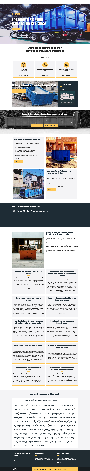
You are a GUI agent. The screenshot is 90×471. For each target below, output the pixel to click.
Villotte (42, 444)
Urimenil (71, 441)
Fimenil (57, 414)
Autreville (15, 404)
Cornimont (20, 410)
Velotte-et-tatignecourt (68, 442)
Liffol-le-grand (16, 426)
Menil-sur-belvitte (48, 428)
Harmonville (25, 420)
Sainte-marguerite (66, 438)
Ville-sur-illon (35, 444)
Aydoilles (29, 404)
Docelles (24, 412)
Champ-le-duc (61, 406)
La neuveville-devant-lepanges (37, 422)
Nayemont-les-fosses (70, 429)
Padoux (62, 430)
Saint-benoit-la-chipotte (63, 436)
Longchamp (26, 426)
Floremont (62, 414)
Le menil (66, 424)
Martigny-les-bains (64, 426)
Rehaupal (28, 434)
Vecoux (61, 442)
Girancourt (25, 417)
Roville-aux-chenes (37, 436)
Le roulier (71, 424)
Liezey (74, 425)
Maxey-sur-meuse (17, 428)
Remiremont (37, 434)
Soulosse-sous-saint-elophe (22, 441)
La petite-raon (70, 422)
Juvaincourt (39, 421)
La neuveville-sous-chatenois (49, 422)
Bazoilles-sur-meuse (22, 405)
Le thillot (23, 425)
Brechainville (16, 406)
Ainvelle (15, 402)
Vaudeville (52, 442)
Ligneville (22, 426)
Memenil (30, 428)
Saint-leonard (43, 437)
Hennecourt (42, 420)
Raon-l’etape (63, 433)
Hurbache (71, 420)
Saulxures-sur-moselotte (46, 440)
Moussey (52, 429)
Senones (64, 440)
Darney (53, 410)
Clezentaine (47, 409)
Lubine (30, 426)
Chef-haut (15, 409)
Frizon (60, 416)
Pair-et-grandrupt (68, 430)
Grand (73, 417)
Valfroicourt (27, 442)
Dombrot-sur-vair (41, 412)
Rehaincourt (23, 434)
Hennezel (47, 420)
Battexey (69, 404)
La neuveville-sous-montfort (61, 422)
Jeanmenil (26, 421)
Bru (25, 406)
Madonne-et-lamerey (40, 426)
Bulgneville (33, 406)
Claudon (33, 409)
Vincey (49, 444)
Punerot (28, 433)
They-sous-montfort (52, 441)
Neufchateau (16, 430)
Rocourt (61, 434)
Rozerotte (44, 436)
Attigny (61, 402)
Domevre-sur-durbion (57, 412)
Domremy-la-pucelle (56, 413)
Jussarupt (34, 421)
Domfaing (64, 412)
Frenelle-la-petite (43, 416)
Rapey (74, 433)
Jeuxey (30, 421)
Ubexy (68, 441)
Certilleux (51, 406)
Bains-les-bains (34, 404)
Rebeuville (18, 434)
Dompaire (40, 413)
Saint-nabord (20, 438)
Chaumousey (67, 408)
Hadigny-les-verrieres (61, 418)
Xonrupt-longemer (44, 445)
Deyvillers (74, 410)
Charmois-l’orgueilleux (33, 408)
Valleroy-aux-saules (34, 442)
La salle (74, 422)
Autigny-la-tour (71, 402)
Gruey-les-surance (40, 418)
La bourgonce (48, 421)
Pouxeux (67, 432)
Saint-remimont (42, 438)
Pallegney (74, 430)
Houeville (62, 420)
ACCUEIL (54, 2)
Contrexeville (70, 409)
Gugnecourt (46, 418)
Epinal (17, 414)
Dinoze (20, 412)
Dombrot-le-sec (34, 412)
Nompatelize (33, 430)
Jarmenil (22, 421)
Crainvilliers (28, 410)
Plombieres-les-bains (41, 432)
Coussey (24, 410)
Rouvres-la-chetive (29, 436)
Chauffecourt (62, 408)
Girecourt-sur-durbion (40, 417)
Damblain (49, 410)
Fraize (23, 416)
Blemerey (62, 405)
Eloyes (70, 413)
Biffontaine (57, 405)
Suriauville (31, 441)
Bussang (39, 406)
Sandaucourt (16, 440)
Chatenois (48, 408)
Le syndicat (19, 425)
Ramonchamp (51, 433)
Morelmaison (39, 429)
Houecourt (57, 420)
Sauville (53, 440)
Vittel (52, 444)
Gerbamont (15, 417)
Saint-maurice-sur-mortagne (52, 437)
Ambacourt (24, 402)
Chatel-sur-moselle (42, 408)
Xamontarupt (34, 445)
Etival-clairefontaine (33, 414)
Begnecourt (29, 405)
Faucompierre (47, 414)
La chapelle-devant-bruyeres (70, 421)
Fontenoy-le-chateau (17, 416)
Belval (47, 405)
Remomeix (42, 434)
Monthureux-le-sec (23, 429)
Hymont (74, 420)
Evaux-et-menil (40, 414)
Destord (65, 410)
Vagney (23, 442)
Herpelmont (52, 420)
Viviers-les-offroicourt (64, 444)
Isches (18, 421)
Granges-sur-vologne (23, 418)
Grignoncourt (33, 418)
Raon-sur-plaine (69, 433)
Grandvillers (15, 418)
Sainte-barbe (53, 438)
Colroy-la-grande (58, 409)
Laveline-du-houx (52, 424)
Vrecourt (19, 445)
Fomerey (66, 414)
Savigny (56, 440)
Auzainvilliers (23, 404)
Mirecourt (59, 428)
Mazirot (26, 428)
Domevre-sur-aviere (49, 412)
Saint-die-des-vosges (72, 436)
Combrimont (64, 409)
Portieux (59, 432)
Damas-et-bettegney (43, 410)
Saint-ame (55, 436)
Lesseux (70, 425)
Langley (28, 424)
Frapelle (26, 416)
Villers (39, 444)
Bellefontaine (34, 405)
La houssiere (28, 422)
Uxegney (15, 442)
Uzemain (19, 442)
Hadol (67, 418)
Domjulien (69, 412)
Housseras (66, 420)
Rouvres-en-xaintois (21, 436)
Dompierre (45, 413)
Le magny (63, 424)
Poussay (63, 432)
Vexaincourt (19, 444)
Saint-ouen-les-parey (27, 438)
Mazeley (23, 428)
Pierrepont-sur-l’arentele (27, 432)
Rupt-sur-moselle (49, 436)
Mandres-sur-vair (51, 426)
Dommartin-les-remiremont (22, 413)
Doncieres (62, 413)
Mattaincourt (71, 426)
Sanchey (71, 438)
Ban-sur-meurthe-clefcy (54, 404)
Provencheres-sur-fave (21, 433)
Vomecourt (72, 444)
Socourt (15, 441)
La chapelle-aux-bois (60, 421)
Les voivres (66, 425)
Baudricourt (73, 404)
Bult (36, 406)
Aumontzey (65, 402)
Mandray (46, 426)
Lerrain (51, 425)
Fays (51, 414)
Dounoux (66, 413)
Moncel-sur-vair (65, 428)
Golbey (66, 417)
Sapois (20, 440)
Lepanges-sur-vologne (44, 425)
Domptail (49, 413)
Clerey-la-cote (38, 409)
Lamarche (20, 424)
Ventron (15, 444)
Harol (29, 420)
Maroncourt (58, 426)
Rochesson (57, 434)
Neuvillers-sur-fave (23, 430)
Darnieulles (57, 410)
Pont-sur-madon (54, 432)
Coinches (52, 409)
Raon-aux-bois (57, 433)
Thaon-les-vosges (44, 441)
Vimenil (46, 444)
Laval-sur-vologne (34, 424)
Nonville (38, 430)
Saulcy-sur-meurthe (26, 440)
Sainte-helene (59, 438)
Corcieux (15, 410)
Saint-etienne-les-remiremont (20, 437)
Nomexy (29, 430)
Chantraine (71, 406)
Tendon (38, 441)
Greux (29, 418)
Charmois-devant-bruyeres (23, 408)
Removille (52, 434)
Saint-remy (48, 438)
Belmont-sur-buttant (42, 405)
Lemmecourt (37, 425)
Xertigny (39, 445)
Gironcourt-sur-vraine (60, 417)
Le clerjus (58, 424)
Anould (33, 402)
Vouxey (15, 445)
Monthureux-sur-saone (31, 429)
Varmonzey (47, 442)
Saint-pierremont (35, 438)
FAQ (67, 2)
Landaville (25, 424)
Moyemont (57, 429)
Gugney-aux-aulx (53, 418)
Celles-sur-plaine (45, 406)
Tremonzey (64, 441)
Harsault (32, 420)
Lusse (34, 426)
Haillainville (71, 418)
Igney (15, 421)
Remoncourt (47, 434)
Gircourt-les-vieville (31, 417)
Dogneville (28, 412)
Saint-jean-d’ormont (36, 437)
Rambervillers (40, 433)
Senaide (60, 440)
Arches (39, 402)
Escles (20, 414)
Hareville (21, 420)
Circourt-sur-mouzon (27, 409)
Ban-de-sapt (46, 404)
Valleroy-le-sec (42, 442)
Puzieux (31, 433)
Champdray (66, 406)
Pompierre (48, 432)
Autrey (19, 404)
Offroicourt (54, 430)
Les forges (55, 425)
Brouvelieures (22, 406)
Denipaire (62, 410)
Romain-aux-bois (71, 434)
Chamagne (55, 406)
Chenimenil (20, 409)
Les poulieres (60, 425)
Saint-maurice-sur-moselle (63, 437)
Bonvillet (70, 405)
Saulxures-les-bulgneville (36, 440)
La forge (23, 422)
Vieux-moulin (29, 444)
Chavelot (72, 408)
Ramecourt (45, 433)
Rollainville (66, 434)
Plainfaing (34, 432)
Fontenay (70, 414)
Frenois (48, 416)
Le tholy (27, 425)
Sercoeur (73, 440)
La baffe (43, 421)
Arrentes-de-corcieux (50, 402)
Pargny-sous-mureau (17, 432)
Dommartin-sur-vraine (33, 413)
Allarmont (19, 402)
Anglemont (29, 402)
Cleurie (43, 409)
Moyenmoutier (63, 429)
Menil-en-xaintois (41, 428)
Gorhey (70, 417)
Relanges (32, 434)
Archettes (43, 402)
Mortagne (48, 429)
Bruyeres (29, 406)
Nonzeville (42, 430)
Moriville (44, 429)
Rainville (35, 433)
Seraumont (68, 440)
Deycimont (70, 410)
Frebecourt (31, 416)
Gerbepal (20, 417)
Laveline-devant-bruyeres (43, 424)
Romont (15, 436)
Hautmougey (37, 420)
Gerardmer (71, 416)
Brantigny (74, 405)
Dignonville (16, 412)
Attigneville (57, 402)
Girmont (46, 417)
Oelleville (50, 430)
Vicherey (24, 444)
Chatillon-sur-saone (55, 408)
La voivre (16, 424)
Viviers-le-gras (57, 444)
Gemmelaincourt (65, 416)
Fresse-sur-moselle (55, 416)
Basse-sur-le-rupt (63, 404)
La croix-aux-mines (17, 422)
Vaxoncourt (57, 442)
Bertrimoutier (52, 405)
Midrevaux (55, 428)
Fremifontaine (37, 416)
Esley (23, 414)
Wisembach (23, 445)
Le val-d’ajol (31, 425)
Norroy (46, 430)
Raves (14, 434)
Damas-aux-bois (35, 410)
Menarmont (35, 428)
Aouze (36, 402)
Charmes (15, 408)
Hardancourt (16, 420)
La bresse (54, 421)
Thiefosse (59, 441)
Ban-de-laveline (41, 404)
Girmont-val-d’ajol (52, 417)
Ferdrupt (54, 414)
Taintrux (35, 441)
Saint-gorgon (28, 437)
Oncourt (59, 430)
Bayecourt (15, 405)
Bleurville (66, 405)
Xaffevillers (28, 445)
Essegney (27, 414)
